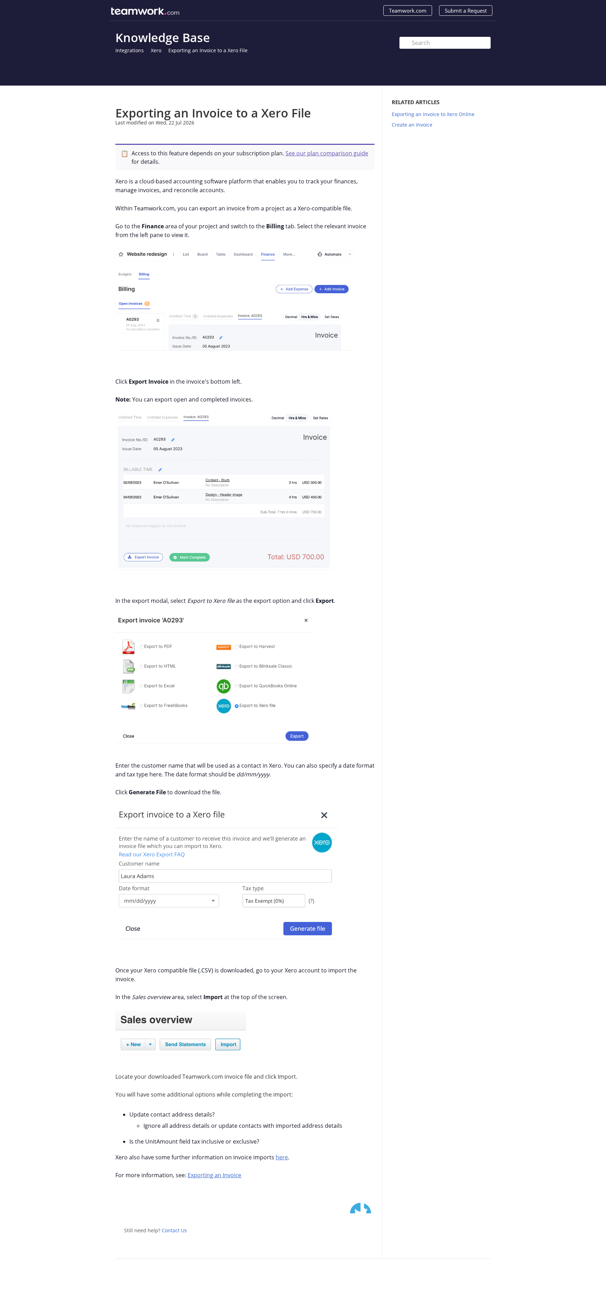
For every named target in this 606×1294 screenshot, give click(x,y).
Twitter (355, 1208)
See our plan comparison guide (326, 153)
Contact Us (174, 1230)
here (282, 1157)
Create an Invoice (412, 124)
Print (351, 96)
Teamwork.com (407, 10)
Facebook (369, 1208)
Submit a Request (466, 10)
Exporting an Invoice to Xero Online (433, 114)
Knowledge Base (162, 37)
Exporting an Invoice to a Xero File (208, 50)
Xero (156, 50)
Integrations (129, 50)
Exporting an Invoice (214, 1175)
